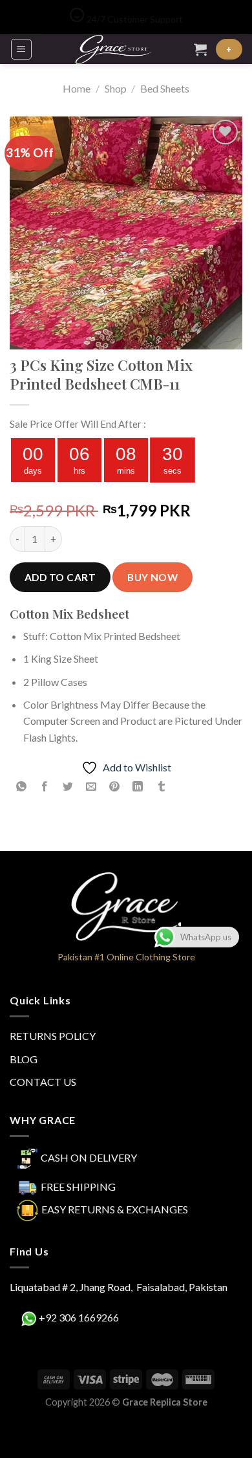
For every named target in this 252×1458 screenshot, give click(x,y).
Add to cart (60, 577)
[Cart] (200, 49)
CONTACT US (43, 1082)
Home (76, 88)
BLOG (23, 1059)
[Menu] (21, 49)
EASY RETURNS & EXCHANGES (114, 1208)
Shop (116, 88)
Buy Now (152, 577)
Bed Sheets (164, 88)
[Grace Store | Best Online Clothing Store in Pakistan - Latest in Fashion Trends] (113, 49)
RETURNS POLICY (53, 1036)
